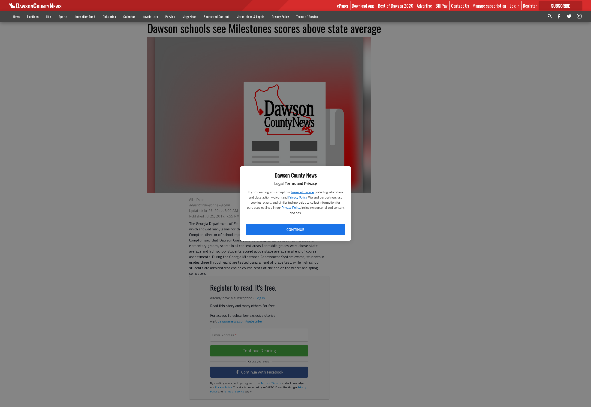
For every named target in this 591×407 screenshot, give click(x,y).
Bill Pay (442, 6)
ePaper (342, 6)
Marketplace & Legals (250, 16)
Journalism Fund (85, 16)
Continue (295, 229)
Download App (363, 6)
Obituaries (109, 16)
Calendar (129, 16)
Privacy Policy (297, 197)
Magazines (189, 16)
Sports (62, 16)
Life (48, 16)
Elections (33, 16)
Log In (514, 6)
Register (530, 6)
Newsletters (150, 16)
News (16, 16)
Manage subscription (489, 6)
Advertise (424, 6)
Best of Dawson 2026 (395, 6)
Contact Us (460, 6)
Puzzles (170, 16)
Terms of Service (302, 192)
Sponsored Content (216, 16)
